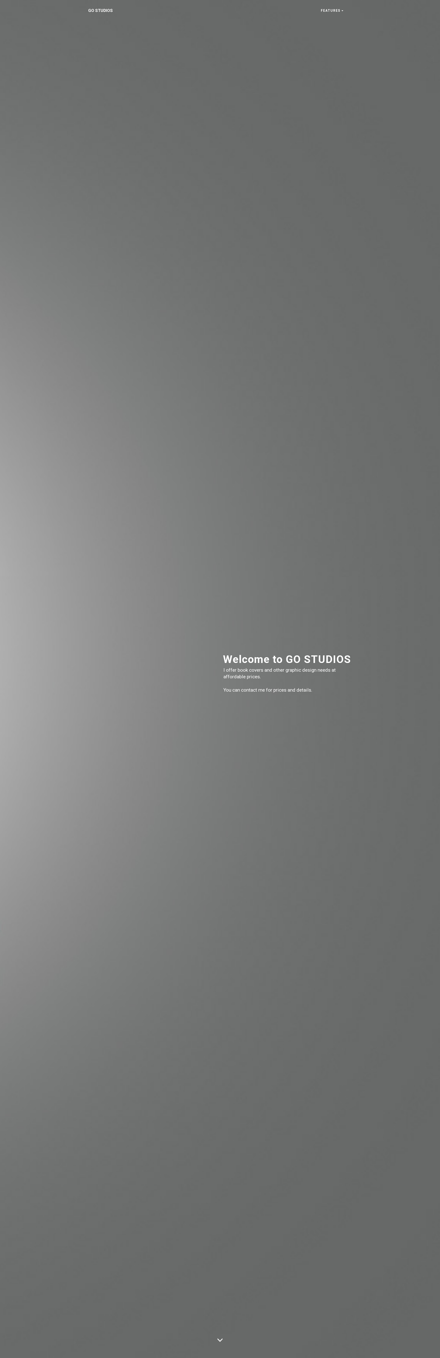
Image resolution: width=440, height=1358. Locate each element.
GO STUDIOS (100, 10)
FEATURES (331, 10)
